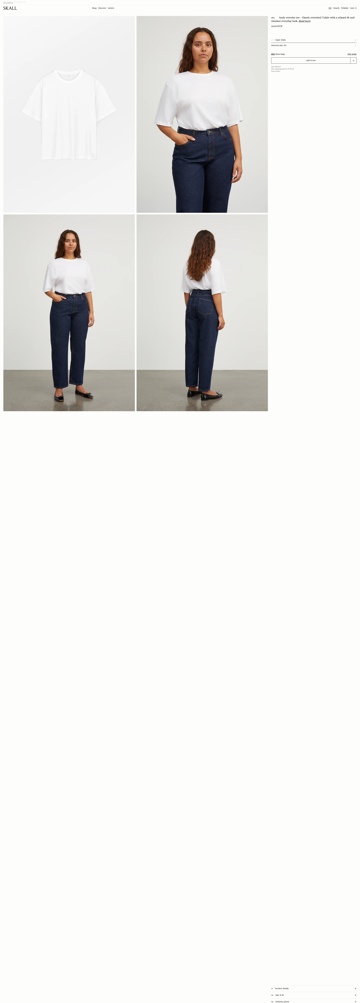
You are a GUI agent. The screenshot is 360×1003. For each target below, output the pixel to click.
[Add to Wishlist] (353, 61)
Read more (304, 21)
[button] (94, 8)
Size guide (352, 54)
